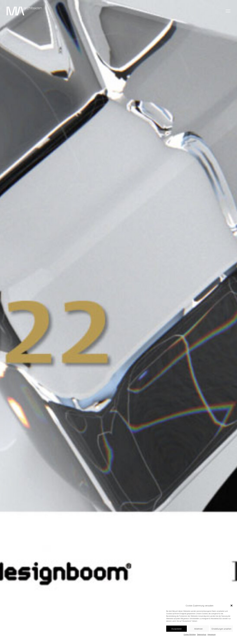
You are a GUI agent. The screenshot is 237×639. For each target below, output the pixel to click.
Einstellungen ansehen (221, 628)
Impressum (212, 634)
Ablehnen (198, 628)
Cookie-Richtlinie (190, 634)
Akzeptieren (176, 628)
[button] (231, 605)
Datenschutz (201, 634)
